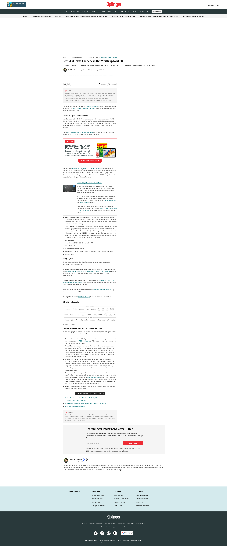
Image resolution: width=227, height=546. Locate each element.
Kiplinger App (96, 504)
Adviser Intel (125, 11)
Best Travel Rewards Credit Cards (75, 406)
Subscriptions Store (98, 497)
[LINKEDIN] (84, 459)
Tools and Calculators (142, 507)
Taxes (94, 11)
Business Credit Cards (109, 57)
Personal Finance (105, 11)
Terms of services (108, 448)
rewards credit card (92, 106)
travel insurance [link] (85, 202)
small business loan (93, 377)
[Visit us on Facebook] (102, 535)
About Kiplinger (118, 497)
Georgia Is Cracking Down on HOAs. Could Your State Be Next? (159, 16)
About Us (84, 525)
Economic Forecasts (142, 500)
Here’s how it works (108, 75)
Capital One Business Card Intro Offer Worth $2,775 (81, 398)
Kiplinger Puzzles (119, 504)
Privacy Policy (121, 525)
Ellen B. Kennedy (76, 70)
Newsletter (113, 84)
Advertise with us (140, 525)
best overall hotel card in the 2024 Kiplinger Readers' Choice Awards (88, 271)
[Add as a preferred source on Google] (126, 535)
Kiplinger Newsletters (98, 507)
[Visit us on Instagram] (109, 535)
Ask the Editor (118, 507)
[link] (69, 189)
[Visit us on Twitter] (96, 535)
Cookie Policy (130, 525)
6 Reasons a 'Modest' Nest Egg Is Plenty (124, 16)
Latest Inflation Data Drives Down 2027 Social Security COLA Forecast (87, 16)
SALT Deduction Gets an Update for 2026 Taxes (47, 16)
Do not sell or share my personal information (113, 528)
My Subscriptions (97, 500)
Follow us (103, 84)
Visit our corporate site (135, 542)
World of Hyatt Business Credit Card (84, 108)
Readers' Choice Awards (121, 500)
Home (65, 57)
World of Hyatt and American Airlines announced (86, 168)
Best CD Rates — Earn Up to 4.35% (193, 16)
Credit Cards (93, 57)
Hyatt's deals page (84, 297)
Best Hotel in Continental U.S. (102, 289)
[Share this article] (65, 84)
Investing (85, 11)
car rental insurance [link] (110, 200)
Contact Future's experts (95, 525)
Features (105, 70)
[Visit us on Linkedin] (115, 535)
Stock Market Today (142, 497)
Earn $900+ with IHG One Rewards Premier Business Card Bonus (85, 403)
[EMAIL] (87, 459)
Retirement (75, 11)
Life (116, 11)
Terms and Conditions (110, 525)
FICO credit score (84, 341)
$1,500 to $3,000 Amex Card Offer (75, 400)
